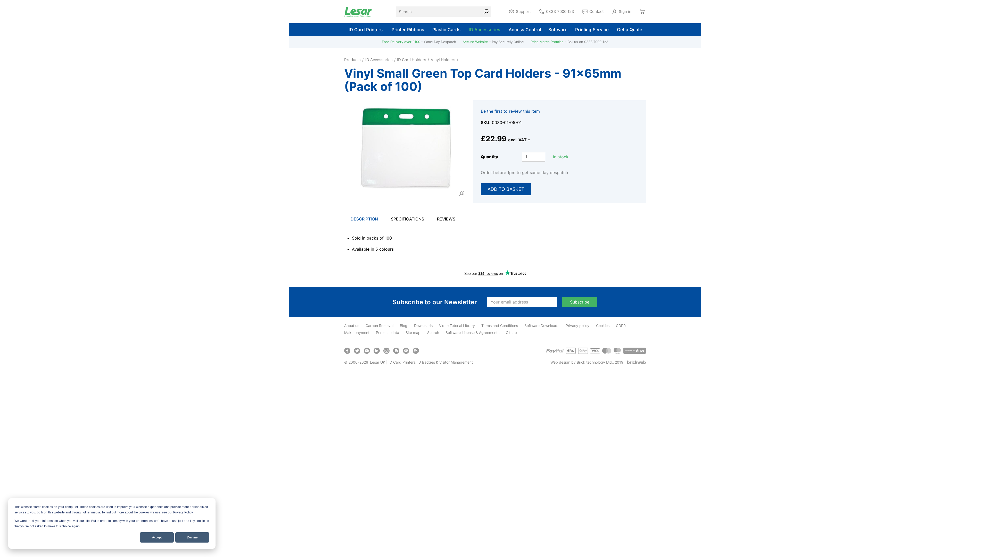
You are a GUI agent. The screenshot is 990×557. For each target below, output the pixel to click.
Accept (157, 537)
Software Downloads (541, 325)
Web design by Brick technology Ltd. (581, 362)
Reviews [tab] (446, 219)
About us (351, 325)
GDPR (621, 325)
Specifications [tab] (407, 219)
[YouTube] (367, 351)
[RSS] (416, 351)
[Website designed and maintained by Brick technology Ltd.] (636, 362)
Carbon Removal (379, 325)
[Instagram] (386, 351)
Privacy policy (577, 325)
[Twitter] (357, 351)
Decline (192, 537)
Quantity (489, 156)
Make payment (356, 332)
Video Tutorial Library (457, 325)
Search (433, 332)
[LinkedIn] (377, 351)
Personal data (387, 332)
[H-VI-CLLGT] (404, 148)
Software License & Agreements (472, 332)
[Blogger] (396, 351)
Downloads (423, 325)
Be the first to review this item (510, 111)
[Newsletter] (406, 351)
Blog (403, 325)
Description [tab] (364, 219)
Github (511, 332)
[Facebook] (347, 351)
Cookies (602, 325)
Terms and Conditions (499, 325)
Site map (413, 332)
